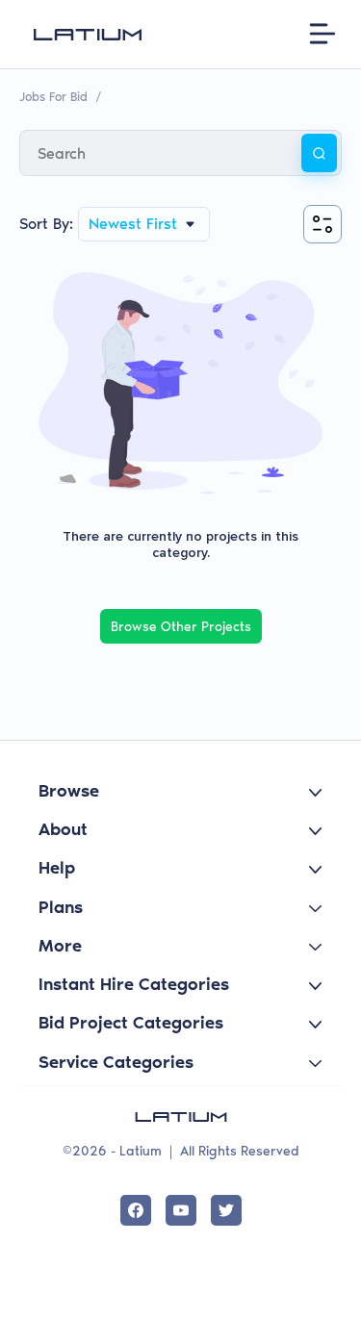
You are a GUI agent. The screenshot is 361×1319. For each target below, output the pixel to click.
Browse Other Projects (181, 627)
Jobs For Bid (53, 96)
